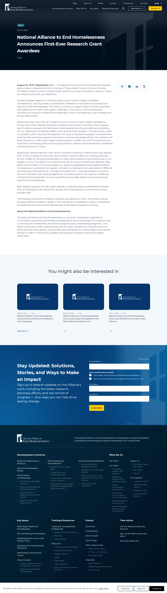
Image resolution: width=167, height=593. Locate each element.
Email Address (95, 361)
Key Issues (94, 8)
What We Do (81, 8)
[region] (83, 588)
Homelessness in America (62, 8)
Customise (125, 589)
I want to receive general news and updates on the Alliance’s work (118, 379)
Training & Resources (110, 8)
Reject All (141, 589)
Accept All (157, 589)
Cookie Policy (103, 589)
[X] (144, 86)
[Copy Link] (122, 86)
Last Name (93, 394)
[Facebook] (129, 86)
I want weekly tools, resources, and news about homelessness (116, 375)
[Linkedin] (137, 86)
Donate (154, 8)
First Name (93, 384)
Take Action (136, 8)
